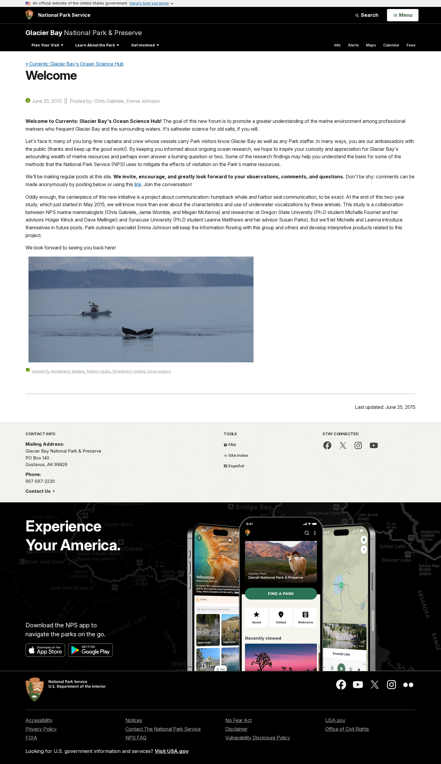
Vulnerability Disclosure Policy (257, 738)
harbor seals (98, 371)
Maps (371, 45)
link (137, 184)
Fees (411, 45)
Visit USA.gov (172, 751)
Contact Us (39, 491)
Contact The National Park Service (163, 729)
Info (337, 45)
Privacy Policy (41, 729)
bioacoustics (159, 371)
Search (369, 15)
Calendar (391, 45)
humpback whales (67, 371)
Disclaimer (236, 729)
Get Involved (143, 45)
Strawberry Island (128, 371)
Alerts (353, 45)
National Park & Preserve (84, 32)
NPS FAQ (135, 738)
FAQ (231, 444)
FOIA (31, 738)
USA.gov (335, 720)
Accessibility (39, 720)
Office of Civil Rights (347, 729)
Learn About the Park (95, 45)
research (40, 371)
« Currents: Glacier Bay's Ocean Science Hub (75, 64)
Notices (133, 720)
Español (235, 465)
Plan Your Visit (45, 45)
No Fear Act (238, 720)
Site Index (237, 455)
